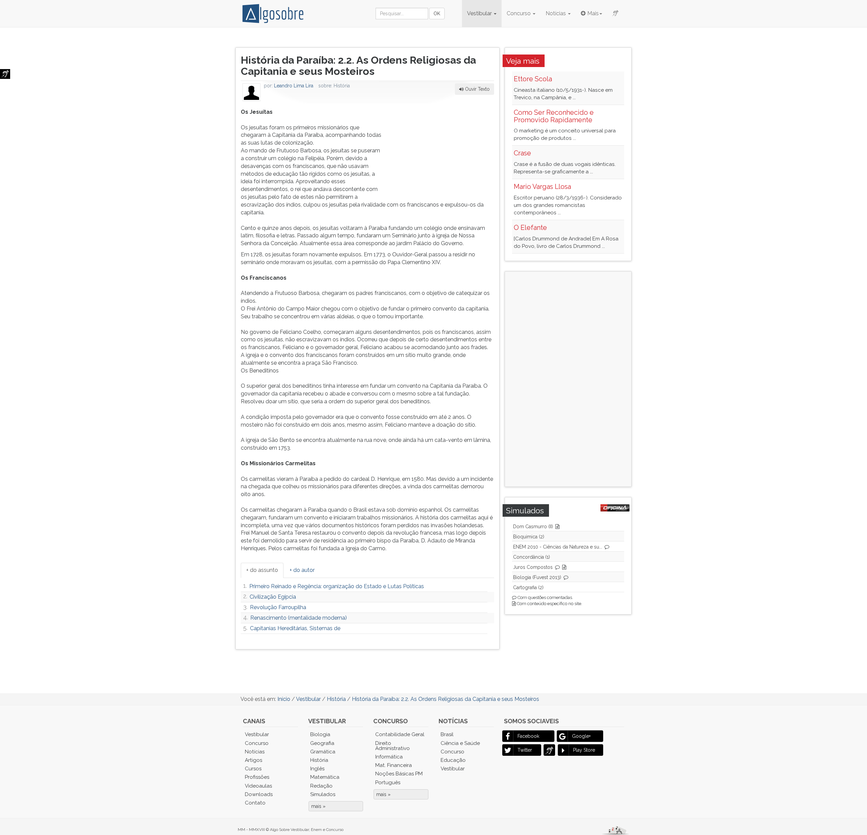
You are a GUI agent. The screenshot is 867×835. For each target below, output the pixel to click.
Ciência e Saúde (460, 743)
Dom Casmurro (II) (533, 526)
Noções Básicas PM (399, 774)
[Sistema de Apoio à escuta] (5, 74)
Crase (522, 153)
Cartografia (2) (528, 587)
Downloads (259, 794)
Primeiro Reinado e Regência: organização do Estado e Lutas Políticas (336, 586)
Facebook (528, 736)
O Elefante (530, 227)
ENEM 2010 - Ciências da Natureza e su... (557, 547)
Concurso (519, 13)
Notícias (556, 13)
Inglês (317, 769)
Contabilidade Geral (399, 734)
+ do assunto (262, 570)
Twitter (524, 750)
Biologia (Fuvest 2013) (537, 577)
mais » (318, 806)
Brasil (447, 734)
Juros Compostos (533, 567)
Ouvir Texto (477, 89)
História (319, 760)
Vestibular (480, 13)
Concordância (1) (531, 557)
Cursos (253, 769)
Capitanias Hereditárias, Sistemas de (295, 628)
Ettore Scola (533, 79)
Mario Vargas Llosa (542, 187)
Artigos (253, 760)
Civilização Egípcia (273, 597)
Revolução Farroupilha (278, 607)
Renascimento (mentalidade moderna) (298, 618)
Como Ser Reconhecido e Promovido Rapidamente (554, 116)
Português (387, 782)
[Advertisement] (443, 150)
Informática (389, 757)
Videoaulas (258, 786)
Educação (453, 760)
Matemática (324, 777)
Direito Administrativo (392, 745)
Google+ (581, 736)
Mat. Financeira (393, 765)
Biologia (320, 734)
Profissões (257, 777)
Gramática (322, 752)
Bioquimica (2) (528, 536)
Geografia (322, 743)
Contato (255, 803)
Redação (321, 786)
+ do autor (302, 570)
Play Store (584, 750)
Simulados (322, 794)
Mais (593, 13)
